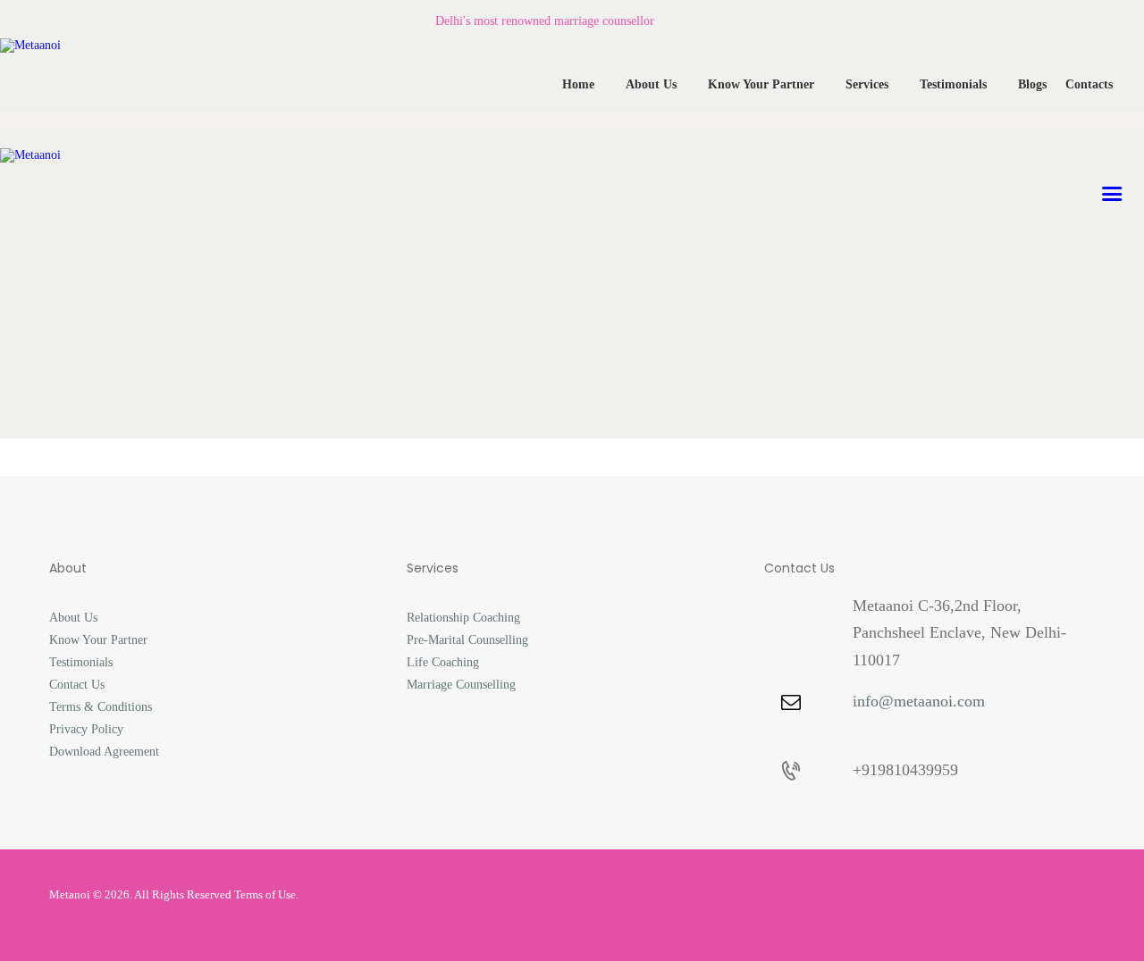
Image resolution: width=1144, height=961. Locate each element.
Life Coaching (443, 662)
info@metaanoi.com (919, 701)
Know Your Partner (98, 640)
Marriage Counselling (461, 684)
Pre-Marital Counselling (467, 640)
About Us (73, 617)
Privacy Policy (86, 729)
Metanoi (69, 894)
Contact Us (77, 684)
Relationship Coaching (463, 617)
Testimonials (81, 662)
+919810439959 (905, 770)
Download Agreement (104, 751)
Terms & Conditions (100, 707)
